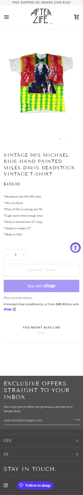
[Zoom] (12, 137)
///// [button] (8, 441)
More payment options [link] (18, 297)
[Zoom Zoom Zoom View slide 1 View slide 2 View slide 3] (41, 88)
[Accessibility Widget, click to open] (75, 247)
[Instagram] (6, 485)
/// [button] (6, 454)
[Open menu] (11, 17)
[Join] (75, 420)
